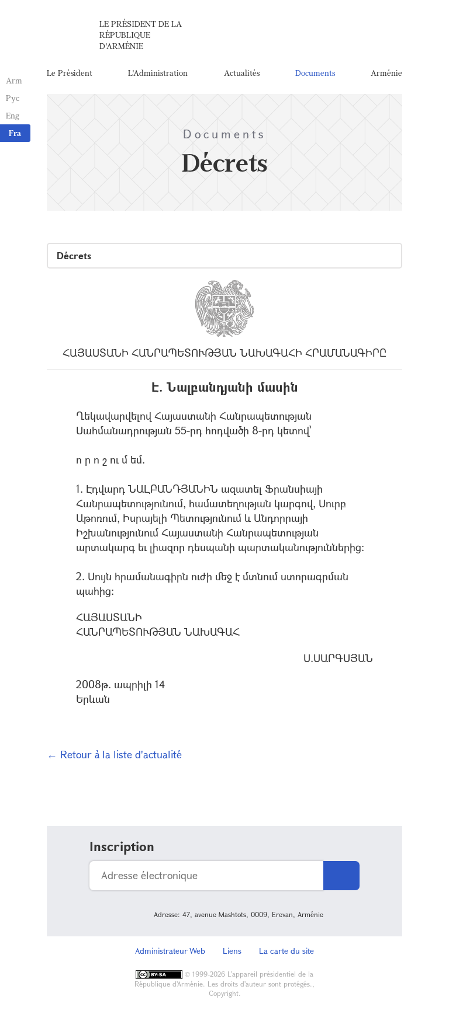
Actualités (242, 72)
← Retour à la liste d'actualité (114, 754)
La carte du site (286, 950)
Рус (12, 97)
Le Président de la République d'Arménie (140, 34)
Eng (12, 115)
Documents (315, 72)
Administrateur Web (170, 950)
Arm (14, 80)
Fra (15, 132)
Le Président (69, 72)
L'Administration (158, 72)
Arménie (386, 72)
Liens (232, 950)
